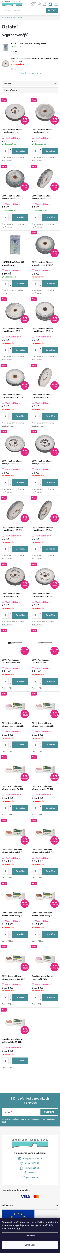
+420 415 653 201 (32, 1163)
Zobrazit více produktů (29, 73)
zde (18, 1228)
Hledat (52, 10)
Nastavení (30, 1235)
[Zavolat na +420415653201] (39, 4)
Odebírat (49, 1112)
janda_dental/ (32, 1177)
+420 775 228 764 (32, 1168)
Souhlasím (30, 1244)
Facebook (32, 1172)
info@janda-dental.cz (32, 1158)
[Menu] (56, 3)
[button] (10, 149)
